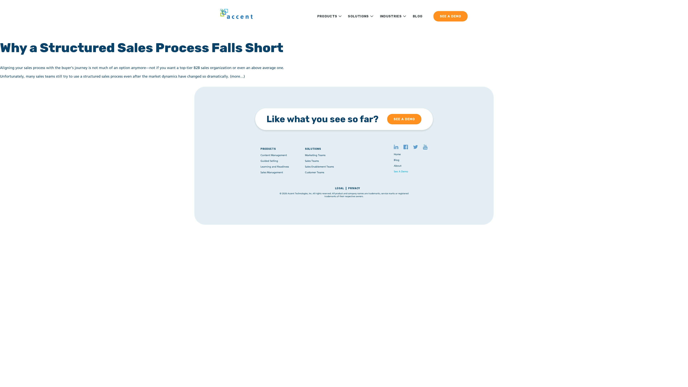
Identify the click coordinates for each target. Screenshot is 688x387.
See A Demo (401, 171)
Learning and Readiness (275, 166)
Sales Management (272, 172)
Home (397, 154)
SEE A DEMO (450, 16)
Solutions (313, 148)
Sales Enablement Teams (319, 166)
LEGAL (339, 188)
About (397, 165)
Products (268, 148)
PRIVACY (354, 188)
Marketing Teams (315, 155)
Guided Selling (269, 161)
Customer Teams (314, 172)
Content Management (274, 155)
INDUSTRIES (391, 16)
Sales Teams (312, 161)
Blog (396, 160)
